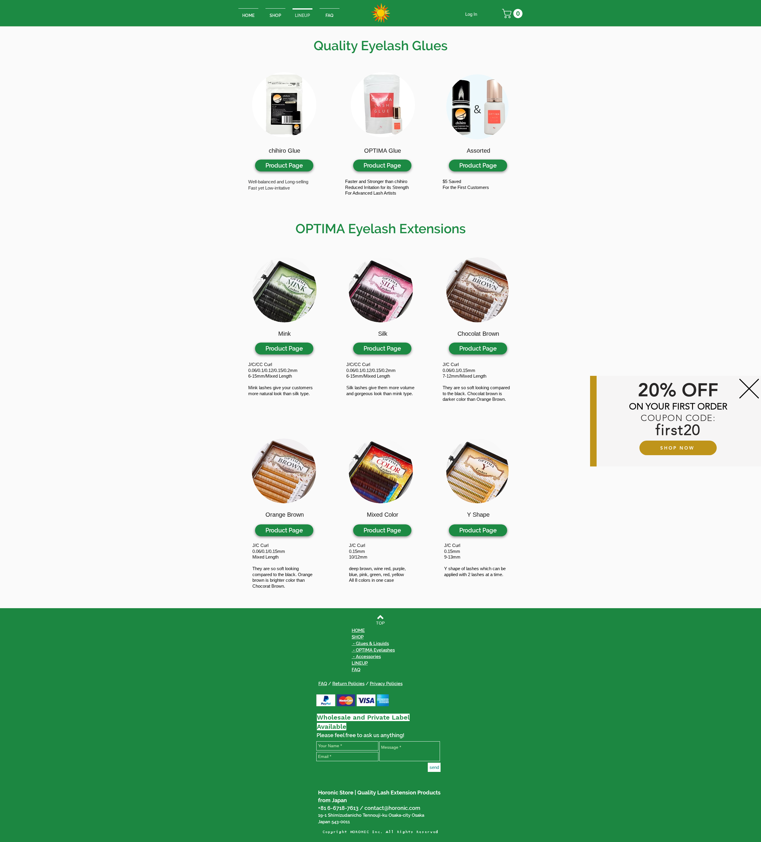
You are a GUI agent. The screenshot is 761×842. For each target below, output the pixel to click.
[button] (749, 388)
